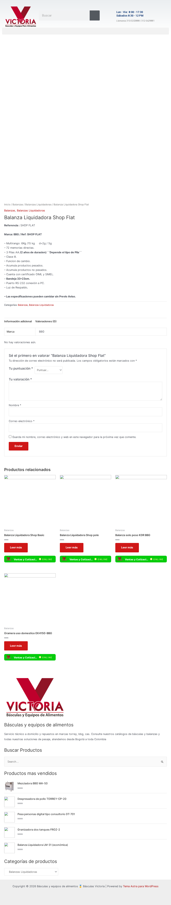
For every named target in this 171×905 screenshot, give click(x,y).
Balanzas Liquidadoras (38, 204)
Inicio (7, 204)
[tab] (18, 321)
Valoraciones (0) (46, 321)
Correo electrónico (21, 421)
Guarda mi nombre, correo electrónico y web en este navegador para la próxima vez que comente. (74, 437)
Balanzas (18, 204)
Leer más (16, 547)
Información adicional (18, 321)
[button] (85, 31)
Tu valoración (20, 379)
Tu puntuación (21, 368)
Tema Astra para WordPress (140, 886)
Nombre (15, 405)
